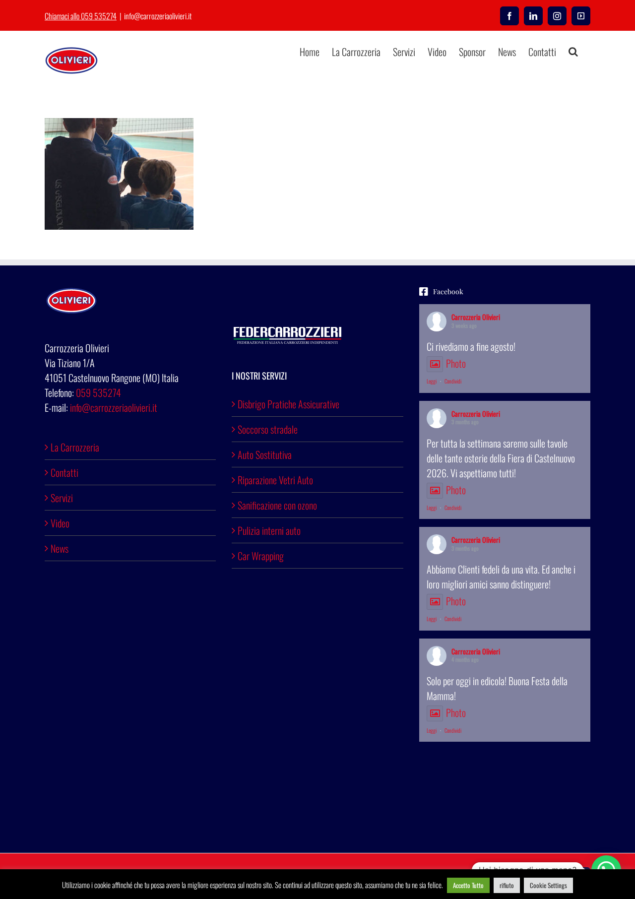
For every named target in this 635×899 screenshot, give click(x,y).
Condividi (452, 381)
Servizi (62, 497)
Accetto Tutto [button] (468, 885)
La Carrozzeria (75, 447)
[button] (573, 51)
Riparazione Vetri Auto (275, 479)
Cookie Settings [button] (548, 885)
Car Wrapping (261, 555)
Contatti (64, 472)
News (59, 548)
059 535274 (98, 392)
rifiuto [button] (507, 885)
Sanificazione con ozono (277, 505)
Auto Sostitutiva (265, 454)
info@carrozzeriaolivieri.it (157, 16)
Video (60, 522)
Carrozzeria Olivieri (475, 317)
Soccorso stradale (268, 429)
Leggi (432, 381)
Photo (456, 363)
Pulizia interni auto (269, 530)
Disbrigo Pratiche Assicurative (288, 403)
